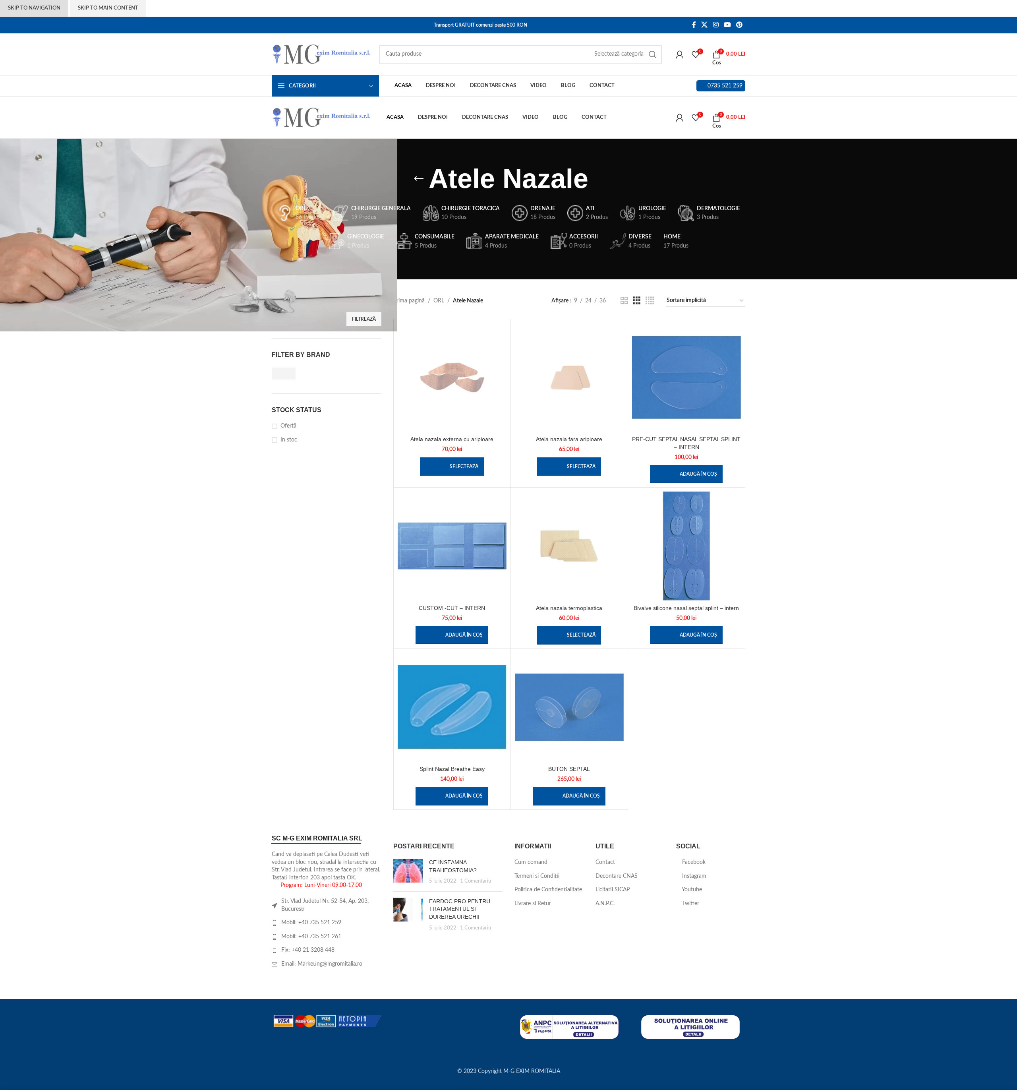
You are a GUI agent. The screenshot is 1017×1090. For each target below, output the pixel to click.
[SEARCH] (653, 54)
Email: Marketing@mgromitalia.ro (321, 964)
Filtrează (364, 319)
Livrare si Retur (532, 903)
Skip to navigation (34, 8)
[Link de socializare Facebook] (693, 25)
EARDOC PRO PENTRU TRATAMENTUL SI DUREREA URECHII (459, 909)
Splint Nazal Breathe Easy (452, 769)
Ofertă (288, 426)
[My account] (680, 54)
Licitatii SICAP (613, 890)
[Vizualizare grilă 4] (650, 301)
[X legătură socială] (704, 25)
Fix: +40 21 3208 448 (307, 950)
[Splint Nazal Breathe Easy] (452, 707)
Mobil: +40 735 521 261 (311, 936)
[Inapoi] (419, 179)
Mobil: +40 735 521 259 (311, 922)
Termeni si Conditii (536, 876)
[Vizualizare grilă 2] (624, 301)
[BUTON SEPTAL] (569, 707)
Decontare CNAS (617, 876)
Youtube (691, 890)
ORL (438, 301)
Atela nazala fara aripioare (569, 439)
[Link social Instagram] (715, 25)
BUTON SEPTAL (569, 769)
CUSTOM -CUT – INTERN (452, 608)
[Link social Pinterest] (739, 25)
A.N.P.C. (605, 903)
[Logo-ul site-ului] (321, 54)
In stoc (288, 440)
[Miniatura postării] (408, 872)
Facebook (693, 862)
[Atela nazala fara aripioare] (569, 377)
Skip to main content (108, 8)
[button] (686, 474)
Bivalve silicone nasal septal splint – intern (686, 608)
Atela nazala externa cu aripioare (451, 439)
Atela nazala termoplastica (569, 608)
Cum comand (530, 862)
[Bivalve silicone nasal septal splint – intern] (686, 546)
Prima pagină (409, 301)
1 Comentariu (475, 881)
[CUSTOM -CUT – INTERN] (452, 546)
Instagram (693, 876)
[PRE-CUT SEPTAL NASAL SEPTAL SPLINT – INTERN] (686, 377)
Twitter (690, 903)
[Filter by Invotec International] (297, 373)
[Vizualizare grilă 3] (636, 301)
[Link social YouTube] (727, 25)
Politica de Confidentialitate (548, 890)
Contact (605, 862)
